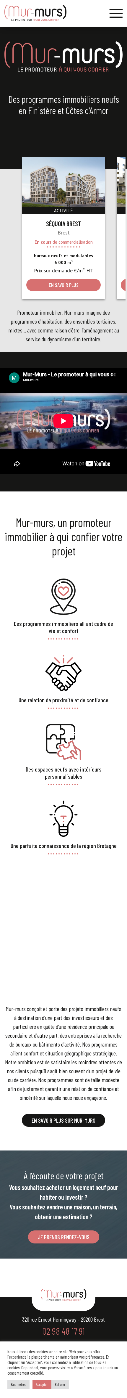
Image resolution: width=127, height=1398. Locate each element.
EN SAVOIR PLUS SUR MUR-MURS (63, 1120)
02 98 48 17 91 (63, 1330)
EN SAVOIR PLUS (64, 285)
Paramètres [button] (18, 1384)
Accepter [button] (42, 1384)
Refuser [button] (60, 1384)
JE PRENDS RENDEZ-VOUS (63, 1236)
